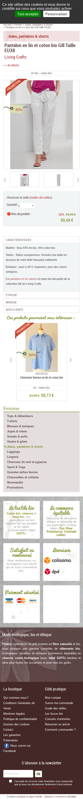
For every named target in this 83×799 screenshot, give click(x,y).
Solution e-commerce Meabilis (60, 796)
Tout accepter (28, 13)
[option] (24, 179)
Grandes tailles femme (22, 472)
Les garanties (12, 735)
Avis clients (14, 309)
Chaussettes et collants (23, 477)
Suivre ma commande (59, 703)
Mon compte (53, 697)
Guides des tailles (40, 197)
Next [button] (70, 359)
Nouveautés (15, 482)
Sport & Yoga (16, 467)
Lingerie (12, 457)
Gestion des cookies (16, 724)
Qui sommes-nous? (15, 697)
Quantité (12, 204)
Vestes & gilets (17, 441)
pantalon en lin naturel (23, 279)
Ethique (11, 295)
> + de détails (11, 65)
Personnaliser (56, 13)
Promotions (15, 487)
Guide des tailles (55, 708)
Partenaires (10, 740)
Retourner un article (57, 724)
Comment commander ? (60, 729)
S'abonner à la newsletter (42, 762)
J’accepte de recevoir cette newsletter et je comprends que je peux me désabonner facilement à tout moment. (43, 784)
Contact (8, 729)
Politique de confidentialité (20, 719)
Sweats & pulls (17, 436)
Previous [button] (11, 359)
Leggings (13, 451)
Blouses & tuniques (20, 426)
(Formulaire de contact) (43, 787)
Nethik (38, 796)
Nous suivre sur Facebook (17, 748)
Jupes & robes (17, 431)
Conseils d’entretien (57, 719)
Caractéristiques (18, 240)
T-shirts (12, 421)
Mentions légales (14, 713)
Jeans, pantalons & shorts (25, 446)
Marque (11, 302)
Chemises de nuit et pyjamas (27, 462)
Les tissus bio (54, 713)
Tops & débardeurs (20, 416)
